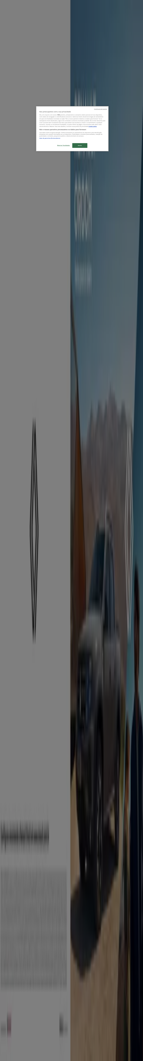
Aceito (80, 145)
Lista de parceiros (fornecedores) (49, 138)
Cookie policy (93, 126)
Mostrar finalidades (63, 145)
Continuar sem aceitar (100, 109)
